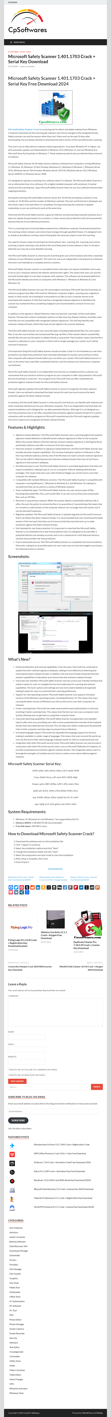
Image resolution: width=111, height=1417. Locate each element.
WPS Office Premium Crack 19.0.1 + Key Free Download (60, 1153)
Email (12, 1044)
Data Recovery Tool (18, 1246)
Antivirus (13, 1232)
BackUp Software (17, 1241)
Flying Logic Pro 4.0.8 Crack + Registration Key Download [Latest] (22, 943)
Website (12, 1057)
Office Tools (14, 1296)
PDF (11, 1315)
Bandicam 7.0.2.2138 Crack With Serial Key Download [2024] (62, 1180)
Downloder (14, 1255)
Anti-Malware (16, 1227)
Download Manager (18, 1250)
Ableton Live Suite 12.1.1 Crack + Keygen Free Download (54, 935)
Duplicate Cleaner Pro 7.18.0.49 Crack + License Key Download (86, 945)
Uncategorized (16, 1351)
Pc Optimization (17, 1301)
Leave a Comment (27, 66)
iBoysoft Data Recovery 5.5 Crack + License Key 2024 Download (63, 1189)
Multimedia (14, 1292)
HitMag (99, 1413)
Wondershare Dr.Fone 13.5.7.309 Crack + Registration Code (61, 1144)
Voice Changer (16, 1379)
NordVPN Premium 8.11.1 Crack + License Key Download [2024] (64, 1207)
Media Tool (14, 1287)
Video (12, 1365)
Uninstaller (14, 1356)
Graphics (13, 1278)
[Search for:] (55, 1087)
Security (13, 1338)
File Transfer (15, 1273)
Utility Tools (25, 52)
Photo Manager (16, 1324)
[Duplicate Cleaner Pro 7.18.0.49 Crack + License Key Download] (88, 939)
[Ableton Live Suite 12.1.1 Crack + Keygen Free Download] (55, 929)
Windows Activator (18, 1388)
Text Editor (14, 1347)
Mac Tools (14, 1283)
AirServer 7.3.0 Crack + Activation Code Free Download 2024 (62, 1162)
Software (13, 1342)
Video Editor (15, 1374)
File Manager (15, 1269)
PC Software (13, 52)
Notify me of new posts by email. (28, 1075)
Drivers (12, 1260)
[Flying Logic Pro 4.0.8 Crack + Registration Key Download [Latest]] (22, 937)
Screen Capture (16, 1328)
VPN (11, 1384)
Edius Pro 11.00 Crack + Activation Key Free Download (59, 1171)
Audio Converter (17, 1237)
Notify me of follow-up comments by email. (34, 1070)
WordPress (87, 1413)
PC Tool (13, 1310)
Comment (14, 996)
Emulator (13, 1264)
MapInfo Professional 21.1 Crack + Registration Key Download (63, 1198)
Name (11, 1032)
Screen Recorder (17, 1333)
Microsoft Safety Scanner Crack (23, 129)
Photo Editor (15, 1319)
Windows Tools (16, 1393)
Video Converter (17, 1370)
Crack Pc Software (31, 1413)
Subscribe (18, 1120)
